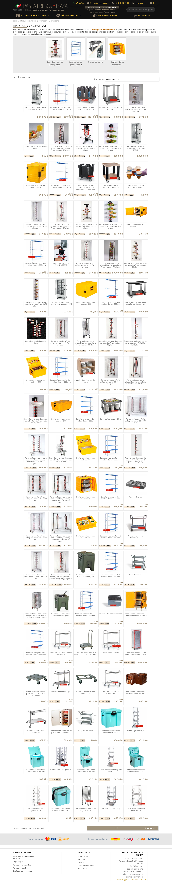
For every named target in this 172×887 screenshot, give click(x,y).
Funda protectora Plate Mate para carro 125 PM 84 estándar (135, 109)
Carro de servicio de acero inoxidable (61, 654)
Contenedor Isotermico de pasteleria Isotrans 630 (61, 732)
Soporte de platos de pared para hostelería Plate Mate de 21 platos (35, 421)
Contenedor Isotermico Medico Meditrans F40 (35, 770)
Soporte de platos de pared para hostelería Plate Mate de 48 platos (60, 460)
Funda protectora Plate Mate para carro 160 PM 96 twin (135, 421)
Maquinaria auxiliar (107, 15)
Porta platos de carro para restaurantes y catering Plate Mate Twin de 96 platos (61, 539)
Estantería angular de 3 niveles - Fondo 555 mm (111, 303)
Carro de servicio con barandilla (110, 693)
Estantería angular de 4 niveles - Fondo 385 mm (86, 420)
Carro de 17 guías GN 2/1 (111, 808)
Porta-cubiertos (135, 497)
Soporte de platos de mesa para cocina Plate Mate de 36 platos (135, 265)
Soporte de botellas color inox (35, 342)
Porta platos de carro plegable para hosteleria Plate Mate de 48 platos (135, 382)
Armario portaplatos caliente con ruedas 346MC (60, 303)
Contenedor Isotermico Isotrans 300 (35, 381)
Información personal (83, 857)
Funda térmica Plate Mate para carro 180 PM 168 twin (135, 654)
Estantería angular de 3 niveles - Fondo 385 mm (61, 186)
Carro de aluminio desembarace (135, 537)
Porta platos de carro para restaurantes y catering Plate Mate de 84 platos (61, 148)
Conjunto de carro (85, 731)
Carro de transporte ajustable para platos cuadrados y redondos (85, 187)
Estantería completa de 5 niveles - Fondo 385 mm (110, 537)
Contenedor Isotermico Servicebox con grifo (85, 576)
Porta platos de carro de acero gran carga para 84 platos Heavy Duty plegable (60, 577)
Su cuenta (84, 852)
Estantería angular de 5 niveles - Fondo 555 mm (36, 654)
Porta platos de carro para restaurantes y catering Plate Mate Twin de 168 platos (36, 461)
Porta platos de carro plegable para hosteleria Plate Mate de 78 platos (110, 265)
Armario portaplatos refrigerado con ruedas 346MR (135, 148)
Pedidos (81, 862)
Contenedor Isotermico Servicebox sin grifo (60, 615)
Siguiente (151, 828)
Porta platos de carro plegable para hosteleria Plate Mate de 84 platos (60, 226)
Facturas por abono (86, 865)
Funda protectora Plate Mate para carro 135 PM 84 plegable (36, 226)
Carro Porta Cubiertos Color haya (85, 381)
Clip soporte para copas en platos (36, 147)
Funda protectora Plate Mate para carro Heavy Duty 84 (35, 577)
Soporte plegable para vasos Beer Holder (135, 186)
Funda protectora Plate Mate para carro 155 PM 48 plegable (111, 382)
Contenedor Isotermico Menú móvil (85, 537)
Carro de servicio (135, 575)
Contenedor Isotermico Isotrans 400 (85, 303)
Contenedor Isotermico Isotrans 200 (60, 420)
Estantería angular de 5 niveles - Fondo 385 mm (111, 576)
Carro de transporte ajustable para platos (86, 108)
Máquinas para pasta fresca (34, 15)
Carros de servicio (96, 62)
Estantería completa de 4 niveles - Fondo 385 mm (60, 381)
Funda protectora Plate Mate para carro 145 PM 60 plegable (61, 343)
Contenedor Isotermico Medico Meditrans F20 (135, 770)
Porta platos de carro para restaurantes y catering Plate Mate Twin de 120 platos (61, 500)
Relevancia (113, 79)
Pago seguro (18, 862)
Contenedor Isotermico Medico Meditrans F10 (60, 809)
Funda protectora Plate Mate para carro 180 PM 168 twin (36, 538)
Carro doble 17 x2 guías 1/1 (60, 769)
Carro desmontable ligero (61, 692)
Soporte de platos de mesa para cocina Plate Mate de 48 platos (110, 343)
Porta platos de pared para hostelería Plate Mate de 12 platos (36, 304)
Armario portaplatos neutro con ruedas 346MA (36, 108)
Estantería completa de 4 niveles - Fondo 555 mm (110, 459)
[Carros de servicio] (96, 48)
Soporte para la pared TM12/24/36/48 (60, 264)
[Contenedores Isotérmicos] (117, 48)
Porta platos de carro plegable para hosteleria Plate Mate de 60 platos (85, 343)
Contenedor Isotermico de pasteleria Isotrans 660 (136, 693)
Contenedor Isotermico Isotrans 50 (85, 498)
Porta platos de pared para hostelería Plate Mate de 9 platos (110, 226)
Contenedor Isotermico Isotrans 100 (85, 459)
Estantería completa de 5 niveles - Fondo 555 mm (85, 615)
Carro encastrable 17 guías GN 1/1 (111, 770)
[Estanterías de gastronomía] (75, 48)
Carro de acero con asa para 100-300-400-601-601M (85, 654)
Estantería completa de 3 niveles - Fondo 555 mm (35, 264)
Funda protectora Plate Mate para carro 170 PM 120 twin (36, 499)
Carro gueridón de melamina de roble (111, 186)
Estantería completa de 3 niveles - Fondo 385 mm (60, 108)
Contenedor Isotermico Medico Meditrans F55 (110, 732)
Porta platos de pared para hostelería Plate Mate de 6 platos (110, 148)
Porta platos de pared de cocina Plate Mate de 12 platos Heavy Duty (135, 460)
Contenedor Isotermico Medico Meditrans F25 (85, 770)
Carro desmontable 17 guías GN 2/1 (136, 809)
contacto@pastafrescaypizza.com (131, 879)
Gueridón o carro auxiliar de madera (110, 108)
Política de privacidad (22, 865)
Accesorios (144, 15)
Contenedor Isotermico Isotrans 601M (35, 186)
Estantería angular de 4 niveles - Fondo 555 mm (111, 498)
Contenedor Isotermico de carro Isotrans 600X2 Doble (136, 615)
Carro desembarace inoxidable (35, 732)
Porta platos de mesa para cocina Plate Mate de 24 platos (86, 226)
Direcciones (83, 868)
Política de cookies (21, 868)
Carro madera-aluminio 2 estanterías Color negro (135, 303)
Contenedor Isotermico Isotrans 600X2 (135, 225)
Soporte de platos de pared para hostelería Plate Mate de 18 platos (135, 343)
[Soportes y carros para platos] (55, 48)
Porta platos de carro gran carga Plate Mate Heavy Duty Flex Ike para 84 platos (36, 616)
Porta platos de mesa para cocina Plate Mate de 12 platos (86, 148)
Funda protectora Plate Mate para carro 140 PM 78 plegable (85, 265)
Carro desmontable (110, 653)
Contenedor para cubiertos (110, 614)
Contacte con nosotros (22, 871)
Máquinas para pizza (71, 15)
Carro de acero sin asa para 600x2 (85, 693)
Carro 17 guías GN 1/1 (135, 731)
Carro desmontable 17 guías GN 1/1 (36, 809)
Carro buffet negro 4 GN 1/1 (111, 419)
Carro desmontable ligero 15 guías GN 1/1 (85, 809)
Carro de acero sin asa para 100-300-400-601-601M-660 (35, 694)
